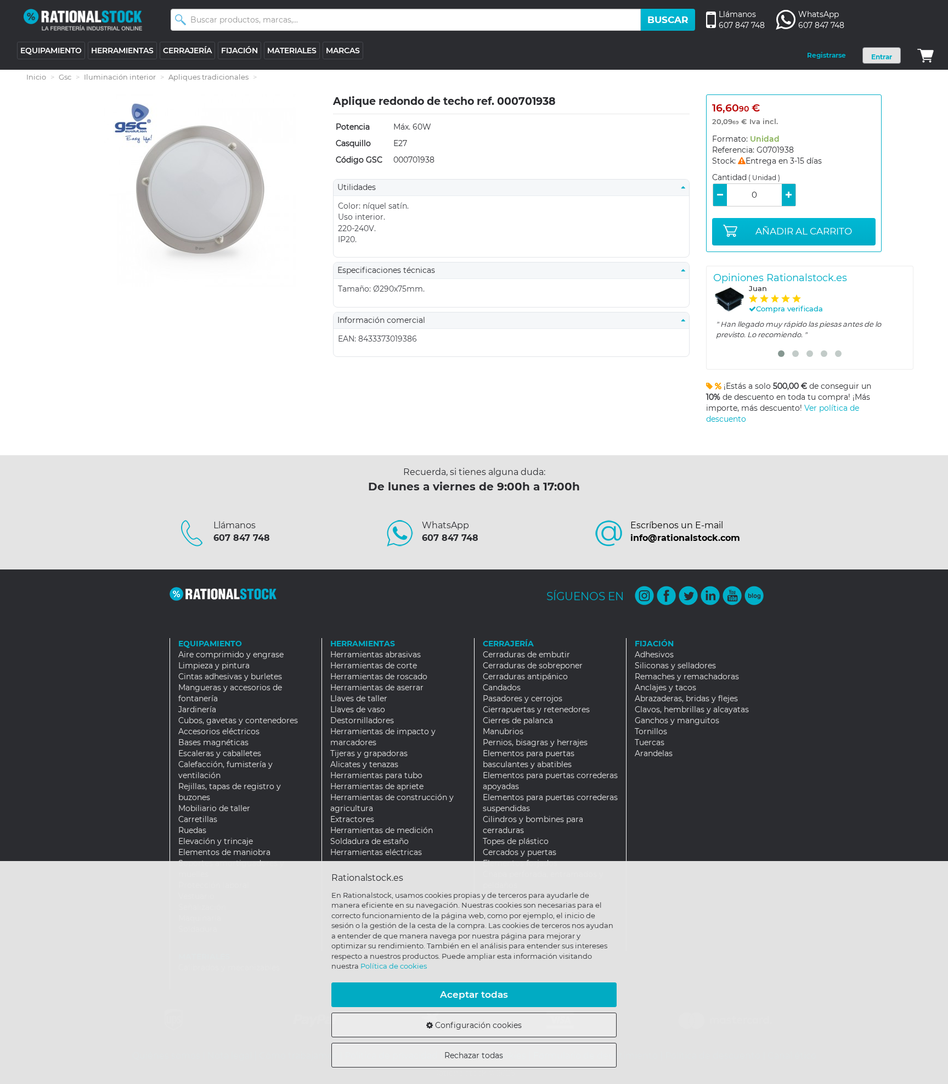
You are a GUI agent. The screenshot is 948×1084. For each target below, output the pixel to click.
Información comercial (384, 320)
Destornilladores (362, 720)
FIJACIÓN (239, 50)
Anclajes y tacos (665, 687)
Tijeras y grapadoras (369, 753)
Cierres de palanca (518, 720)
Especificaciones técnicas (389, 270)
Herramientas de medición (381, 830)
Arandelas (654, 753)
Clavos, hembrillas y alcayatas (692, 709)
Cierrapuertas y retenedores (536, 709)
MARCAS (343, 50)
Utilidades (359, 187)
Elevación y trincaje (215, 841)
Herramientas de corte (373, 665)
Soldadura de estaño (369, 841)
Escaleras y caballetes (219, 753)
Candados (502, 687)
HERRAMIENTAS (122, 50)
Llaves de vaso (357, 709)
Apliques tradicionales (208, 76)
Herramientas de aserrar (377, 687)
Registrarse (826, 55)
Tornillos (651, 731)
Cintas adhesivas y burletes (230, 676)
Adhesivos (654, 655)
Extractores (352, 819)
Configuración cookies (477, 1025)
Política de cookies (393, 966)
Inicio (36, 76)
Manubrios (503, 731)
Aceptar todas (474, 994)
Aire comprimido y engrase (231, 655)
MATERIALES (292, 50)
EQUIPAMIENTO (51, 50)
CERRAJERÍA (187, 50)
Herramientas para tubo (376, 775)
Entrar (881, 57)
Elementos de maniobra (224, 852)
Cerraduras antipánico (525, 676)
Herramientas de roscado (378, 676)
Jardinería (197, 709)
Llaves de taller (358, 698)
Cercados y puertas (519, 852)
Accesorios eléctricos (218, 731)
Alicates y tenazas (364, 764)
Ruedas (192, 830)
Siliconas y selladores (675, 665)
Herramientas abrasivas (375, 655)
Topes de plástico (516, 841)
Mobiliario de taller (214, 808)
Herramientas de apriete (377, 786)
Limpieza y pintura (214, 665)
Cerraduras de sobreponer (533, 665)
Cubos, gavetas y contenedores (238, 720)
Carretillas (197, 819)
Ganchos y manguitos (677, 720)
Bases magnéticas (213, 742)
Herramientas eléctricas (376, 852)
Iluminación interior (120, 76)
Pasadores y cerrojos (522, 698)
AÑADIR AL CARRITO (803, 231)
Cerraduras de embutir (526, 655)
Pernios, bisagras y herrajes (535, 742)
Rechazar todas (473, 1055)
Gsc (65, 76)
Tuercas (649, 742)
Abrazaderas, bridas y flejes (686, 698)
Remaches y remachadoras (687, 676)
